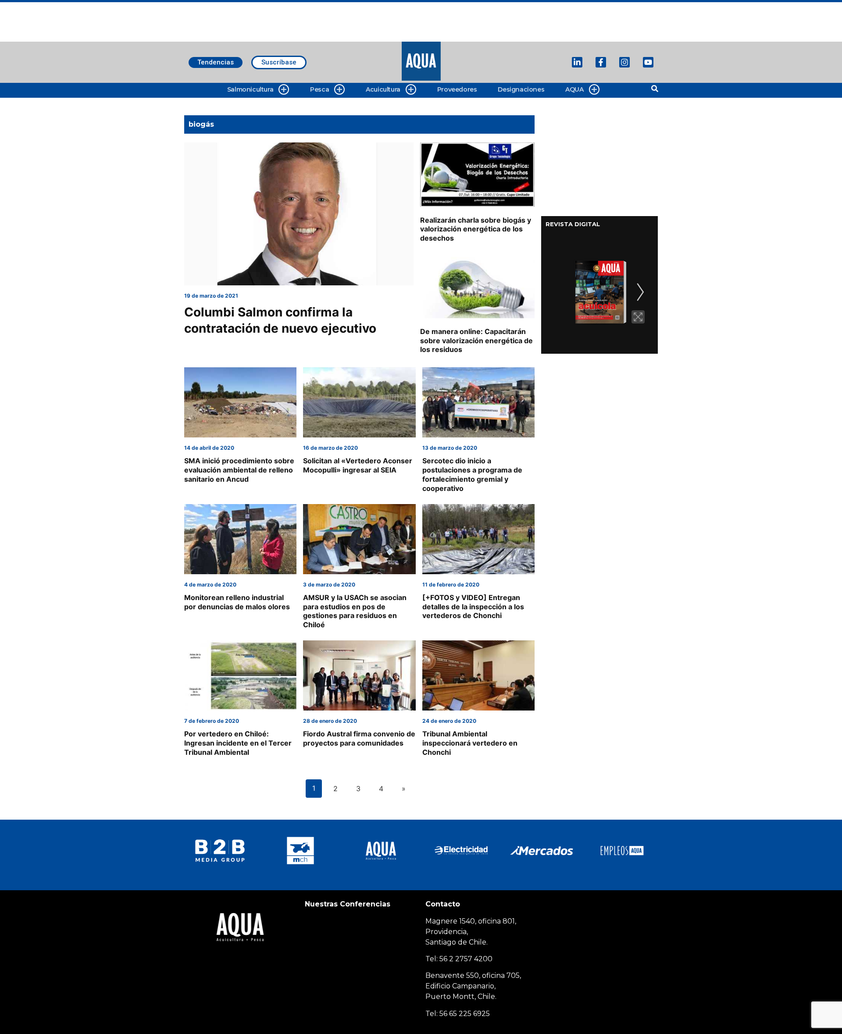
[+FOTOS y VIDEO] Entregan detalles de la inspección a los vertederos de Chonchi (473, 606)
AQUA (574, 89)
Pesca (319, 89)
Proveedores (457, 89)
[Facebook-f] (601, 62)
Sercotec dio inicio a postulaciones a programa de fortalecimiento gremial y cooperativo (472, 474)
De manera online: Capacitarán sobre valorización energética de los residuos (476, 340)
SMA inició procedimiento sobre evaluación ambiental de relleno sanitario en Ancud (239, 469)
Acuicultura (383, 89)
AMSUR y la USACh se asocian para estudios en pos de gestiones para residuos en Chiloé (355, 611)
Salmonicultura (250, 89)
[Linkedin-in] (577, 62)
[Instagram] (624, 62)
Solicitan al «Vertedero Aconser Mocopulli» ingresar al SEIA (357, 465)
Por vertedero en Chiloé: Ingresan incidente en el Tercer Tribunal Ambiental (238, 743)
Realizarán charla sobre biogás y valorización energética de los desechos (475, 229)
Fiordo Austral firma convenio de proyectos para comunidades (359, 738)
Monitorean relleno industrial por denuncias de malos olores (237, 602)
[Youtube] (648, 62)
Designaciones (521, 89)
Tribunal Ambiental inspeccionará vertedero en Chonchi (469, 743)
